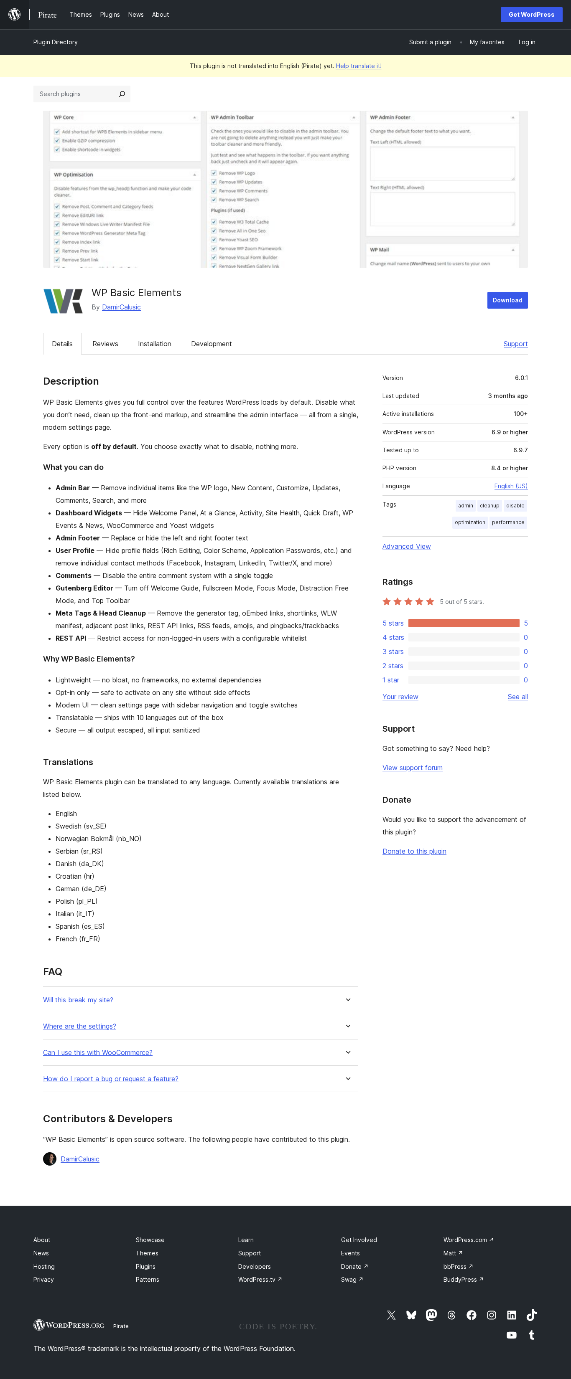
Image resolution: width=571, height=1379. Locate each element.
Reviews (105, 344)
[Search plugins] (122, 94)
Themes (147, 1253)
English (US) (511, 485)
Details (62, 344)
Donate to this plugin (414, 851)
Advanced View (406, 546)
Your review (400, 696)
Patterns (147, 1279)
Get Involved (359, 1239)
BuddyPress (464, 1279)
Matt (453, 1253)
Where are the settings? (79, 1026)
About (41, 1239)
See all (518, 696)
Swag (352, 1279)
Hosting (44, 1266)
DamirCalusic (121, 307)
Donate (355, 1266)
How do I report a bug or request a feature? (110, 1079)
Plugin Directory (55, 42)
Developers (254, 1266)
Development (211, 344)
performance (508, 522)
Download (508, 300)
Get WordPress (532, 14)
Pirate (121, 1326)
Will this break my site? (78, 1000)
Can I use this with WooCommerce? (98, 1053)
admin (465, 505)
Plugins (145, 1266)
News (41, 1253)
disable (515, 505)
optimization (470, 522)
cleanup (490, 505)
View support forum (412, 767)
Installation (154, 344)
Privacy (43, 1279)
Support (516, 344)
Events (350, 1253)
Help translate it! (359, 65)
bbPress (459, 1266)
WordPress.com (469, 1239)
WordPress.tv (260, 1279)
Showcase (150, 1239)
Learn (246, 1239)
